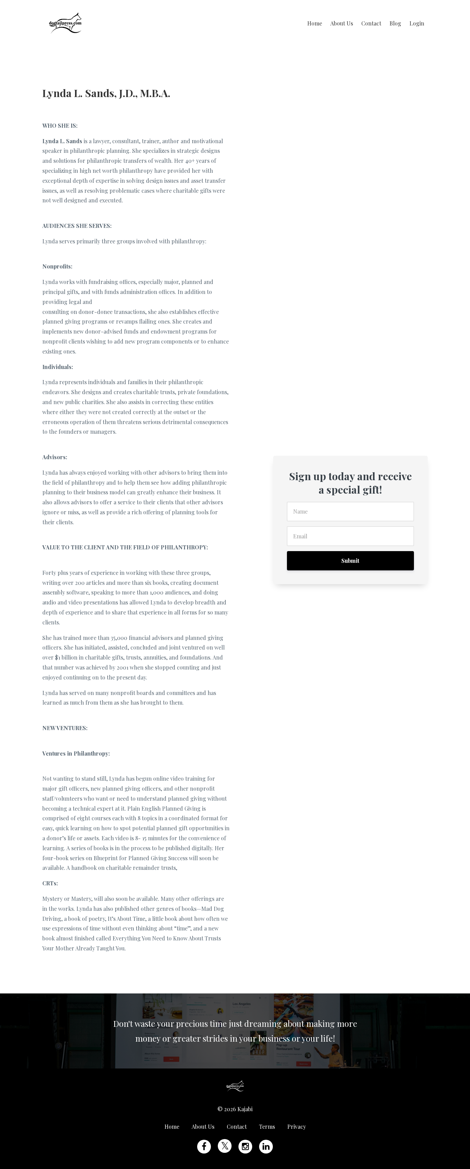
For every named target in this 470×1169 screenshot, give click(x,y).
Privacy (296, 1126)
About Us (341, 23)
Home (314, 23)
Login (416, 23)
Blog (395, 23)
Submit (350, 560)
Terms (267, 1126)
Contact (371, 23)
